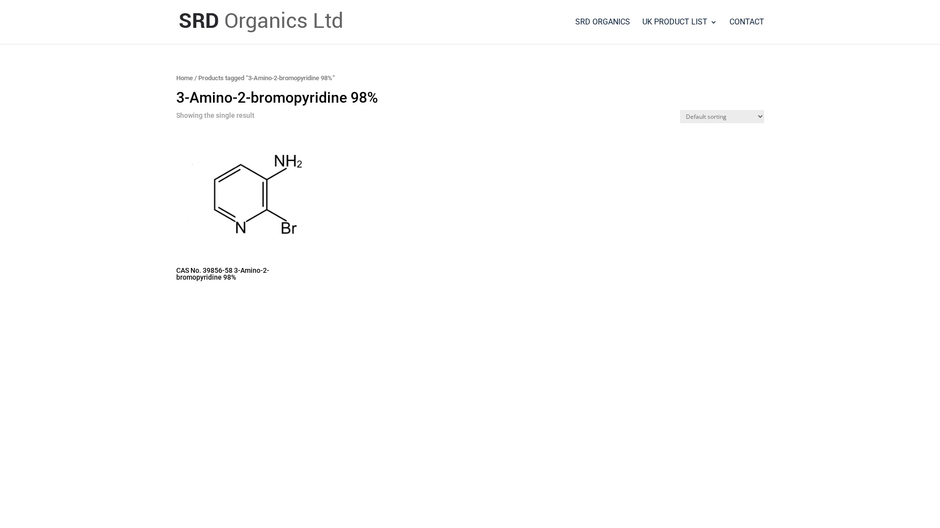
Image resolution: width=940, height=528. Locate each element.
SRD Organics (602, 22)
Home (184, 78)
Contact (746, 22)
